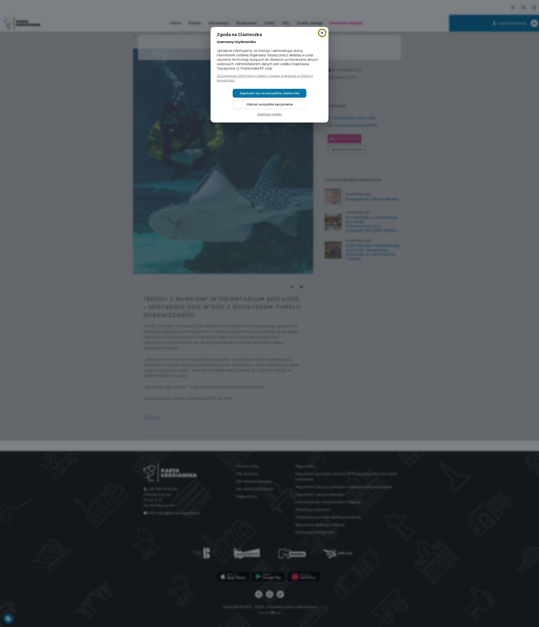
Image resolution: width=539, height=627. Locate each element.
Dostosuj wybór (269, 114)
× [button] (322, 33)
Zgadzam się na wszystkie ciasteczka (269, 93)
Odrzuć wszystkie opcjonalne (270, 104)
